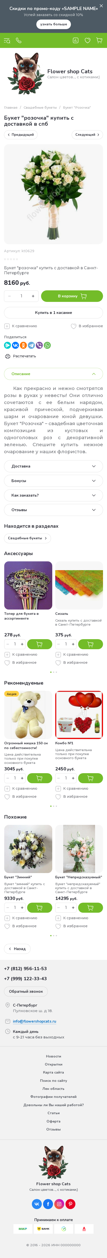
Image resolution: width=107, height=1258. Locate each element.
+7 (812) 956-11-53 (25, 969)
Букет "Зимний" (18, 877)
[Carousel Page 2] (53, 672)
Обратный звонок (26, 991)
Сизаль (61, 613)
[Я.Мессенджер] (7, 345)
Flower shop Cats (70, 71)
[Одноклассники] (23, 345)
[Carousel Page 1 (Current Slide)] (51, 672)
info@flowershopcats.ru (34, 1021)
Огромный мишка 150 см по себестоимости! (26, 745)
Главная (10, 107)
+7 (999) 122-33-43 (25, 979)
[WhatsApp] (47, 345)
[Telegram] (31, 345)
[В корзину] (39, 644)
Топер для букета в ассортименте (21, 616)
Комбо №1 (64, 743)
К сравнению (24, 326)
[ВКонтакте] (15, 345)
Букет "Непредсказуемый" (78, 877)
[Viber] (39, 345)
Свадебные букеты (40, 107)
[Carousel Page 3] (56, 672)
